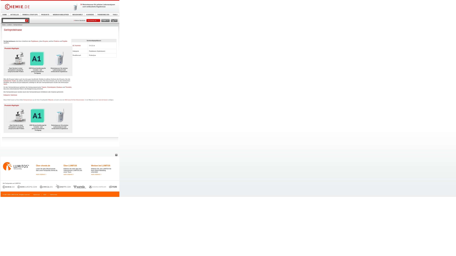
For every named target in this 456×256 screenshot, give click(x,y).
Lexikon (9, 24)
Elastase (59, 87)
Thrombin (68, 87)
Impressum (36, 194)
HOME (4, 15)
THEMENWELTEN (103, 15)
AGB (44, 194)
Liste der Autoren (103, 100)
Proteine (56, 41)
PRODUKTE (45, 15)
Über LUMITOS (70, 166)
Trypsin (43, 87)
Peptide (64, 41)
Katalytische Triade (10, 81)
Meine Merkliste (80, 20)
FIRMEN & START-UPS (30, 15)
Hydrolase (14, 95)
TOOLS (115, 15)
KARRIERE (90, 15)
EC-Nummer (77, 45)
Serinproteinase (27, 100)
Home (4, 24)
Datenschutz (53, 194)
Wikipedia (50, 100)
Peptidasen (34, 41)
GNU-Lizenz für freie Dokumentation (74, 100)
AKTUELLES (14, 15)
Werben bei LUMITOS (100, 166)
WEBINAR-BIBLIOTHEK (61, 15)
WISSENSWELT (77, 15)
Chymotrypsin (51, 87)
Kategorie (7, 95)
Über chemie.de (43, 166)
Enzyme (45, 41)
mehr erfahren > (41, 174)
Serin (5, 84)
